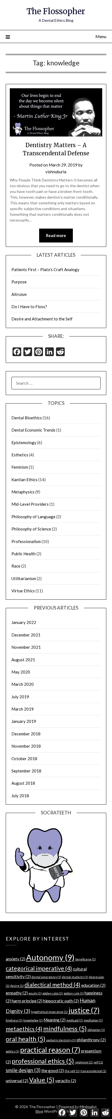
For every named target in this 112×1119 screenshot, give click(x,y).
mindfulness (65, 1028)
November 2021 (26, 647)
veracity (65, 1080)
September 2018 (26, 770)
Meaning (54, 1019)
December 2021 (26, 634)
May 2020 (20, 671)
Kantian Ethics (24, 479)
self (98, 1062)
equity (35, 993)
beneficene (85, 959)
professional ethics (43, 1061)
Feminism (19, 467)
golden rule (74, 993)
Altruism (19, 294)
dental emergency (46, 977)
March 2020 (22, 684)
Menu (100, 36)
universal (17, 1080)
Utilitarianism (23, 578)
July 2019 (20, 696)
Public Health (23, 553)
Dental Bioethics (26, 417)
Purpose (19, 281)
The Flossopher (56, 11)
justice (84, 1010)
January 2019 (23, 721)
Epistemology (23, 442)
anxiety (15, 958)
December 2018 (26, 733)
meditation (93, 1020)
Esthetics (19, 454)
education (93, 985)
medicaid (74, 1020)
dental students (75, 977)
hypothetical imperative (49, 1012)
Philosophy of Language (33, 516)
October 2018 (24, 758)
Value (41, 1080)
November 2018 (26, 746)
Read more (56, 235)
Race (15, 565)
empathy (17, 992)
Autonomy (50, 957)
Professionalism (26, 541)
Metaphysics (23, 491)
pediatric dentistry (61, 1040)
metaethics (24, 1028)
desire (17, 985)
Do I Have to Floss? (29, 306)
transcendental (93, 1071)
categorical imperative (39, 968)
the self (72, 1071)
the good (52, 1070)
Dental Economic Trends (33, 429)
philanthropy (91, 1039)
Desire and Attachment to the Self (42, 318)
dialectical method (52, 984)
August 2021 (23, 659)
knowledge (33, 1020)
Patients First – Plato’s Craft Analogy (45, 269)
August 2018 (23, 783)
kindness (14, 1020)
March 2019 (22, 708)
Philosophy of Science (31, 528)
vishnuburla (55, 171)
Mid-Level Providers (30, 504)
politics (12, 1051)
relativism (84, 1062)
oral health (25, 1039)
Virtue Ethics (23, 590)
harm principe (27, 1000)
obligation (96, 1030)
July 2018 (20, 795)
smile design (23, 1070)
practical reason (50, 1049)
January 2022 (23, 622)
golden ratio (52, 993)
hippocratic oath (61, 1000)
